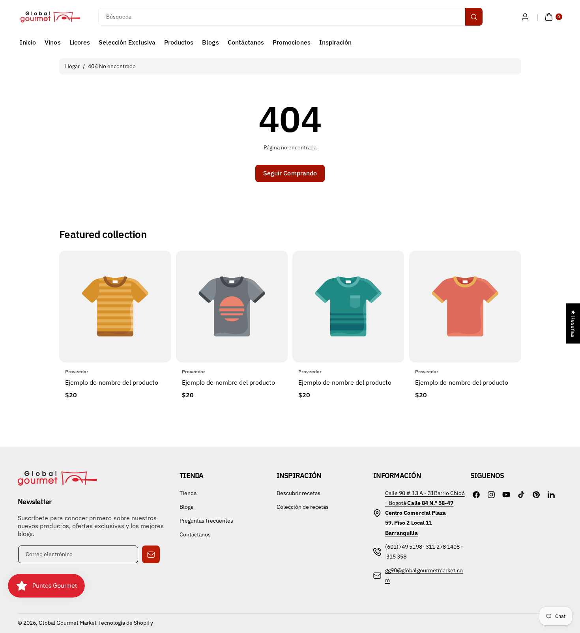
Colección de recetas (303, 506)
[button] (552, 17)
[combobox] (289, 17)
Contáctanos (195, 534)
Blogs (186, 506)
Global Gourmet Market (68, 622)
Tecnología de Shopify (125, 622)
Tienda (188, 493)
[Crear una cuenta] (525, 17)
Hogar (72, 66)
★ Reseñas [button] (573, 323)
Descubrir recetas (299, 493)
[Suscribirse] (151, 554)
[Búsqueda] (474, 17)
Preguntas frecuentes (206, 520)
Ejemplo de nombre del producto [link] (112, 382)
